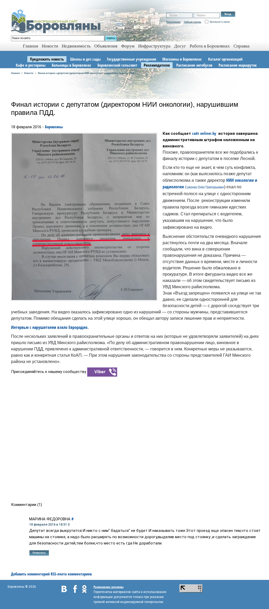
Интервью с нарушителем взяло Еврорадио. (50, 327)
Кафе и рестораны (30, 65)
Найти (111, 38)
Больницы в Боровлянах (71, 65)
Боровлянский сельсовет (117, 65)
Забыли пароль (192, 22)
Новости (50, 46)
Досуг (180, 46)
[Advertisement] (136, 439)
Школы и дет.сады (85, 59)
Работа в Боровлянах (210, 46)
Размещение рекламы (108, 587)
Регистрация (173, 22)
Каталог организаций (225, 59)
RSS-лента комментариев (71, 573)
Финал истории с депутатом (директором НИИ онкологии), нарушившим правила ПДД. (86, 73)
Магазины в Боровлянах (182, 59)
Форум (127, 46)
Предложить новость (47, 59)
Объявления (105, 46)
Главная (15, 73)
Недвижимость (76, 46)
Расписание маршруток (238, 65)
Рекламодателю (157, 65)
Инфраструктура (154, 46)
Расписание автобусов (194, 65)
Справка (242, 46)
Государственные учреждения (131, 59)
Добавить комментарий (30, 573)
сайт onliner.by (204, 133)
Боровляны (54, 126)
